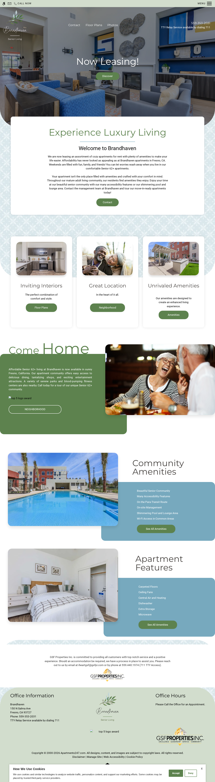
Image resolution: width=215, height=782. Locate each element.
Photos (112, 25)
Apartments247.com (73, 752)
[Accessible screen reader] (4, 3)
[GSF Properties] (107, 675)
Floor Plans (94, 25)
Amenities (174, 314)
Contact (74, 25)
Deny (190, 773)
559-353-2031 (200, 23)
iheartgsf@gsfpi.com (91, 665)
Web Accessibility (114, 756)
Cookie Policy (135, 756)
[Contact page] (9, 3)
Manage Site (94, 756)
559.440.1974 (130, 665)
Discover (107, 76)
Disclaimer (78, 756)
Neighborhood (107, 307)
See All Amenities (156, 528)
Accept (176, 773)
